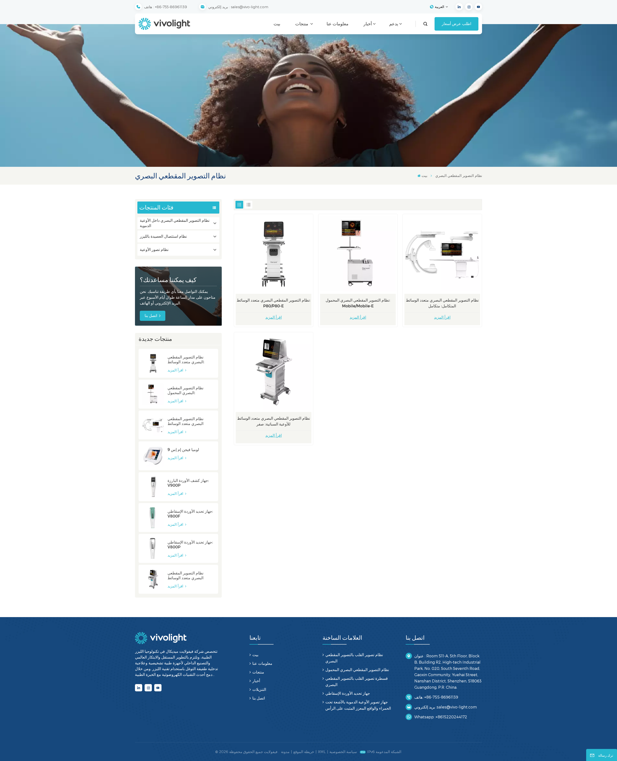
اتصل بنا (151, 315)
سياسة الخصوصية (343, 751)
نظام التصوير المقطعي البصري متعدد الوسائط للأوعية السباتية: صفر (185, 575)
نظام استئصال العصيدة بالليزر (163, 236)
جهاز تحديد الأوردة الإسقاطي (347, 693)
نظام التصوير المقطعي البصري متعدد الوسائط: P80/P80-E (186, 359)
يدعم (393, 24)
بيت (277, 24)
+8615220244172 (451, 716)
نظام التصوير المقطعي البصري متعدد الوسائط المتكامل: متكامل (185, 421)
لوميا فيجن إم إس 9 (183, 449)
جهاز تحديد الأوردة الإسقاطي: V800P (190, 544)
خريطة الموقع (303, 751)
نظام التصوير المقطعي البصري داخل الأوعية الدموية (174, 223)
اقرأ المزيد (176, 370)
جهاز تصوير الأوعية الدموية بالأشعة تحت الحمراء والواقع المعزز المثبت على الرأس (358, 705)
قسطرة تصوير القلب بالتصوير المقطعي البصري (356, 681)
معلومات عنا (338, 24)
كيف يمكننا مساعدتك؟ (168, 280)
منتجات (302, 24)
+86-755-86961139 (171, 7)
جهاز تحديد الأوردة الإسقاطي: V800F (190, 514)
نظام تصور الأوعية (154, 249)
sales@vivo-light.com (249, 7)
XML (322, 751)
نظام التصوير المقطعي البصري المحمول (357, 669)
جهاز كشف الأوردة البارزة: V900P (188, 483)
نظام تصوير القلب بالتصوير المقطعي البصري (354, 657)
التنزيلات (259, 689)
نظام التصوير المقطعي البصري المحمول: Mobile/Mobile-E (185, 390)
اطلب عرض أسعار (456, 23)
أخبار (367, 24)
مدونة (285, 751)
